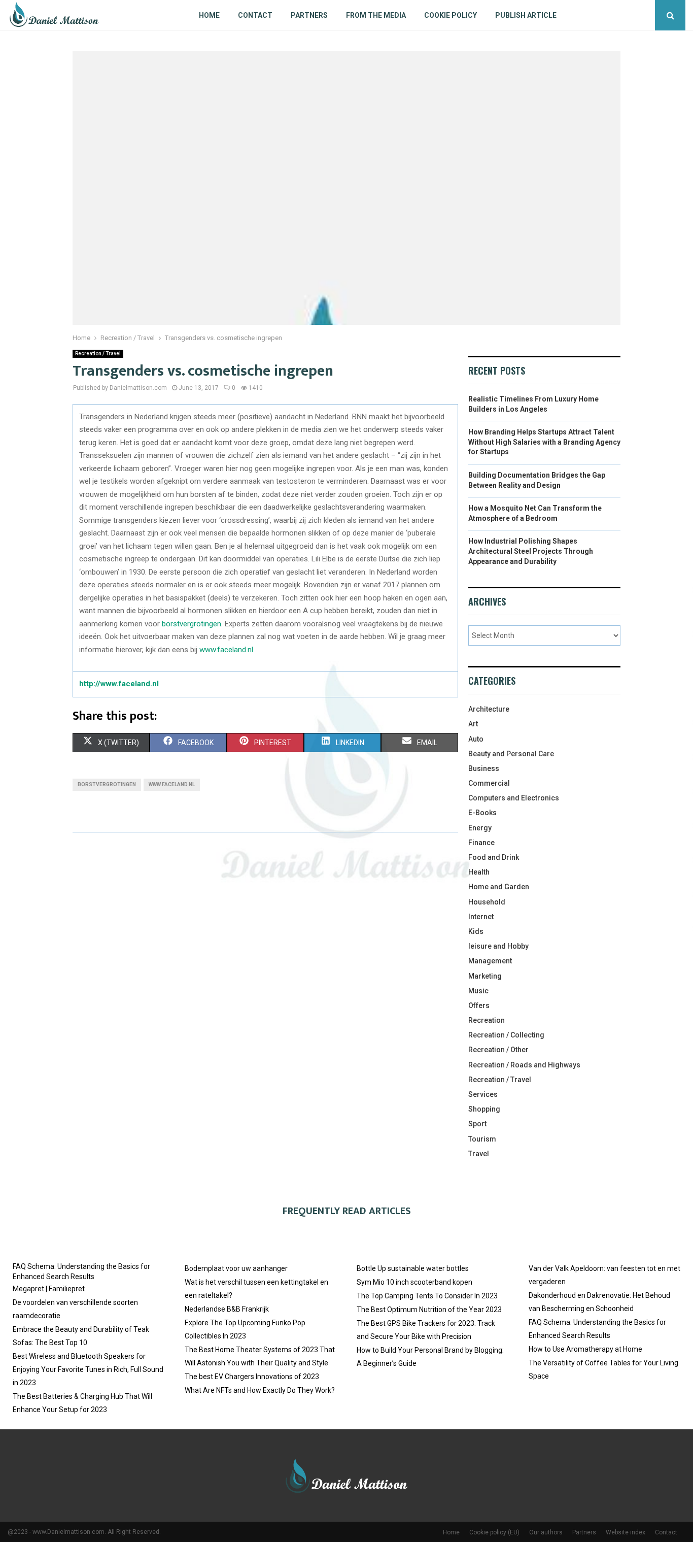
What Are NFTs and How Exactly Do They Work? (260, 1390)
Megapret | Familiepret (49, 1289)
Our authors (546, 1532)
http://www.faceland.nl (119, 683)
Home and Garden (498, 887)
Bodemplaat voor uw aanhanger (236, 1268)
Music (478, 991)
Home (209, 15)
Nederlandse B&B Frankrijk (227, 1309)
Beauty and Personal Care (511, 754)
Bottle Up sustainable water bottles (413, 1268)
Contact (255, 15)
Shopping (484, 1109)
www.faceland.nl (226, 649)
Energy (480, 828)
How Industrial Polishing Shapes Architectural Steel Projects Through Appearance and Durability (530, 551)
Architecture (488, 709)
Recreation (486, 1020)
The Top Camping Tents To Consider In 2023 (427, 1296)
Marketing (485, 976)
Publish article (526, 15)
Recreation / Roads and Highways (524, 1065)
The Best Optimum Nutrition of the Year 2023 (429, 1309)
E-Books (482, 813)
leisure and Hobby (498, 946)
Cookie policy (450, 15)
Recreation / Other (498, 1050)
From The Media (376, 15)
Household (486, 902)
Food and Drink (493, 857)
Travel (478, 1154)
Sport (477, 1124)
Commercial (489, 783)
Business (483, 768)
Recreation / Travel (98, 353)
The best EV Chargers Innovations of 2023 (252, 1376)
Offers (479, 1005)
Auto (475, 739)
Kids (475, 931)
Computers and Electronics (513, 798)
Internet (481, 917)
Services (483, 1094)
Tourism (482, 1139)
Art (473, 724)
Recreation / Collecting (506, 1035)
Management (490, 961)
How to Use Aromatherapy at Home (585, 1349)
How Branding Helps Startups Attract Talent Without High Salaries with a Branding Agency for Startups (544, 442)
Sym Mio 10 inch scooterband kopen (414, 1282)
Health (479, 872)
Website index (625, 1532)
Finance (481, 843)
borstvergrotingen (191, 623)
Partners (309, 15)
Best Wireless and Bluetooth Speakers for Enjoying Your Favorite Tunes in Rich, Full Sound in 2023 (88, 1369)
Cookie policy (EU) (494, 1532)
